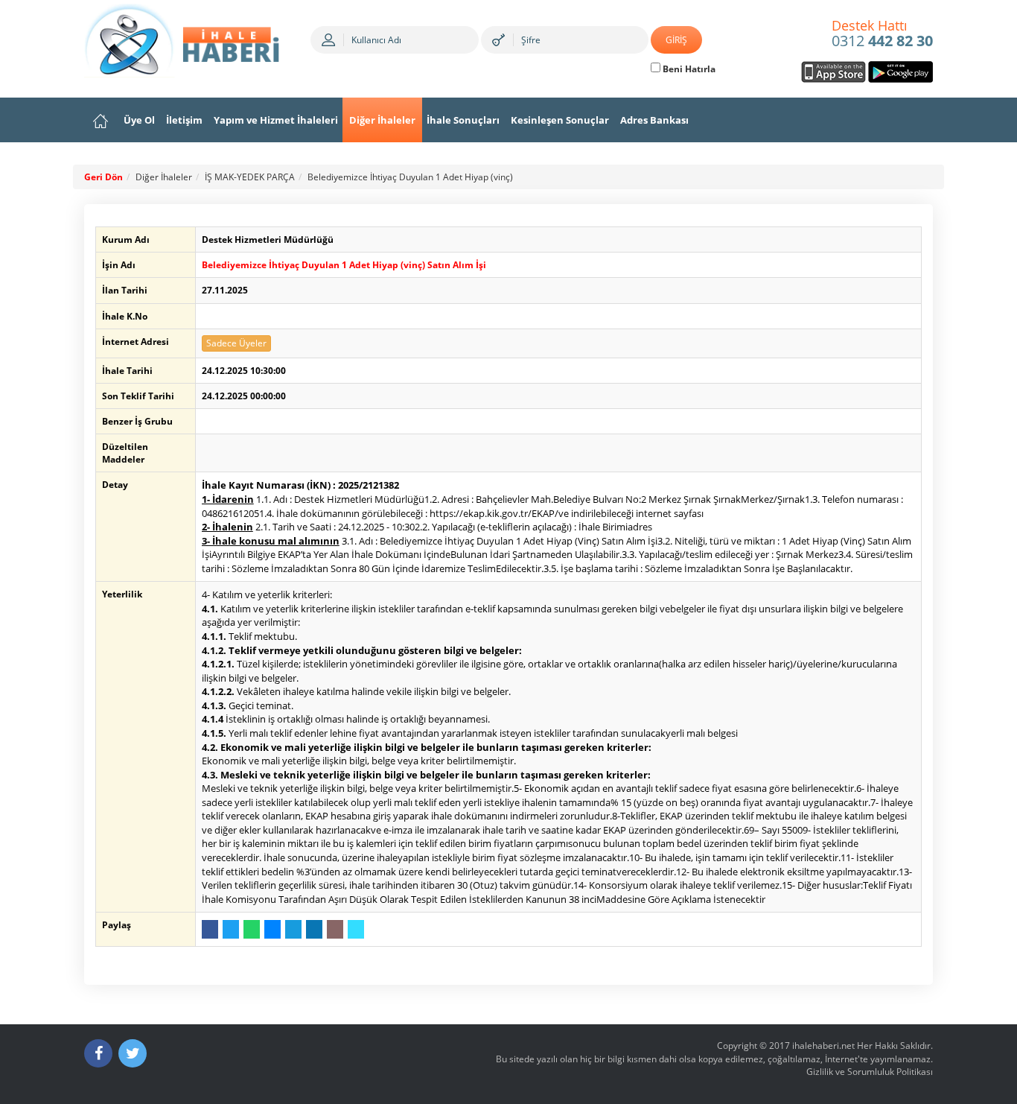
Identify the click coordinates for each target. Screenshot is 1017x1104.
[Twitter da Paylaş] (231, 929)
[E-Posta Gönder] (335, 929)
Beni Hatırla (687, 69)
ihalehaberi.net (823, 1045)
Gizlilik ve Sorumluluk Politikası (869, 1071)
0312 (882, 34)
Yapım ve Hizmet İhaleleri (276, 120)
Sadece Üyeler (236, 343)
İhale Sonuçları (463, 120)
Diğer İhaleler (382, 120)
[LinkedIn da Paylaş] (314, 929)
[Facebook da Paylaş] (210, 929)
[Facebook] (98, 1053)
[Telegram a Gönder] (293, 929)
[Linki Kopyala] (356, 929)
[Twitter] (132, 1053)
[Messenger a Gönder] (272, 929)
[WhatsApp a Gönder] (251, 929)
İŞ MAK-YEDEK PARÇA (250, 177)
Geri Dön (103, 177)
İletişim (184, 120)
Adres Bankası (654, 120)
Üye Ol (139, 120)
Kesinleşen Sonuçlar (560, 120)
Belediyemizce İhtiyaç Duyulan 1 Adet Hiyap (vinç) (410, 177)
